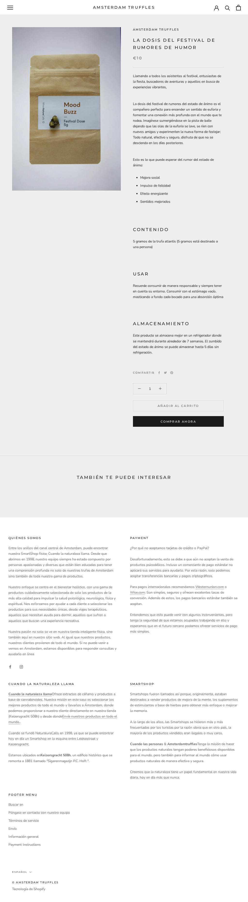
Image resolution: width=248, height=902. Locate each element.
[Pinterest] (171, 372)
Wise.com (137, 592)
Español (19, 872)
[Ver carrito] (238, 7)
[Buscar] (227, 7)
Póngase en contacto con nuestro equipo (39, 812)
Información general (23, 836)
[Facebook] (159, 372)
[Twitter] (165, 372)
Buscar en (15, 804)
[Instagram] (21, 666)
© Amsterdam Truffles (35, 882)
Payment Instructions (24, 844)
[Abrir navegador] (10, 8)
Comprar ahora (178, 421)
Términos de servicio (23, 820)
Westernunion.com (209, 587)
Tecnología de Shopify (28, 889)
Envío (12, 828)
